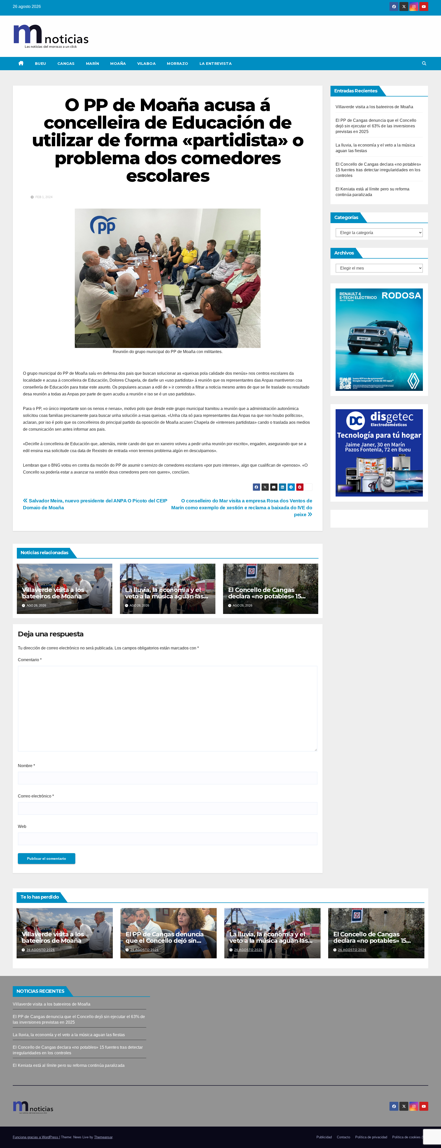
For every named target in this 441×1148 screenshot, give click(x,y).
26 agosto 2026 (41, 950)
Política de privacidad (371, 1137)
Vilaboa (146, 63)
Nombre (26, 766)
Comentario (30, 660)
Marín (92, 63)
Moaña (118, 63)
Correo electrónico (36, 796)
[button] (424, 63)
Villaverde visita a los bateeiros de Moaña (53, 593)
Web (22, 826)
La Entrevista (216, 63)
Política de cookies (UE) (410, 1137)
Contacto (343, 1137)
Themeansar (103, 1137)
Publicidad (324, 1137)
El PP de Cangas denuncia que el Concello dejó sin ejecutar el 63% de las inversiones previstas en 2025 (376, 126)
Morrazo (177, 63)
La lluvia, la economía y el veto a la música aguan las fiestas (164, 596)
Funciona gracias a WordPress (36, 1137)
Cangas (66, 63)
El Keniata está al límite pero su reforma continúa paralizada (69, 1065)
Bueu (40, 63)
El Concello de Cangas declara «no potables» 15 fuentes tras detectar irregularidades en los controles (378, 170)
